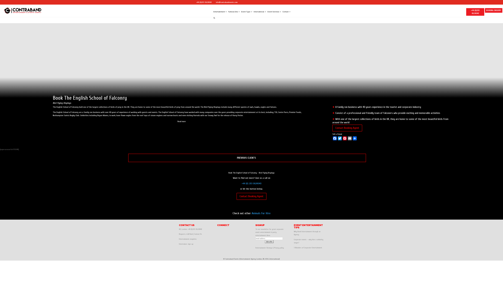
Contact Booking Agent (347, 127)
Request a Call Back (186, 234)
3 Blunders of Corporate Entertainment (308, 248)
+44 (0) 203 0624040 (251, 183)
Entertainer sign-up (186, 244)
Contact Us (198, 234)
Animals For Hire (261, 213)
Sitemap (269, 248)
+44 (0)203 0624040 (204, 2)
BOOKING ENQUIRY (493, 10)
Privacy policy (279, 248)
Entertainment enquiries (188, 239)
